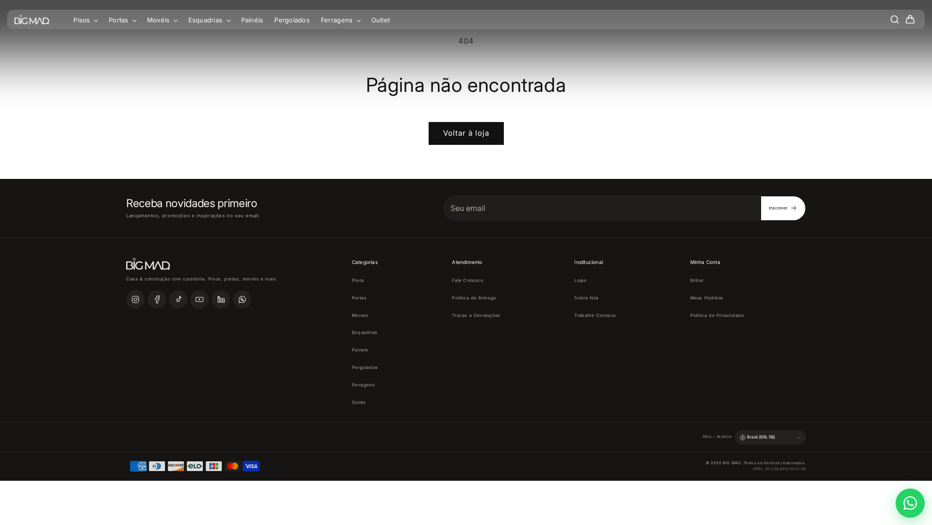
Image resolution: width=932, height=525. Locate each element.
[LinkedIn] (221, 299)
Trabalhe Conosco (595, 315)
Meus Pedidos (706, 297)
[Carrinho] (910, 19)
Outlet (380, 20)
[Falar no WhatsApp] (910, 503)
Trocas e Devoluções (476, 315)
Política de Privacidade (717, 315)
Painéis (252, 20)
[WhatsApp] (242, 299)
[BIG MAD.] (32, 19)
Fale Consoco (467, 280)
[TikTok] (178, 299)
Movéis (159, 20)
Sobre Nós (586, 297)
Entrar (697, 280)
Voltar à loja (466, 133)
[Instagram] (135, 299)
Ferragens (338, 20)
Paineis (360, 349)
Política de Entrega (474, 297)
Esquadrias (206, 20)
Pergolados (292, 20)
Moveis (360, 315)
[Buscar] (894, 19)
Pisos (82, 20)
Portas (120, 20)
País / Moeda (717, 437)
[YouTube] (199, 299)
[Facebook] (157, 299)
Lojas (580, 280)
